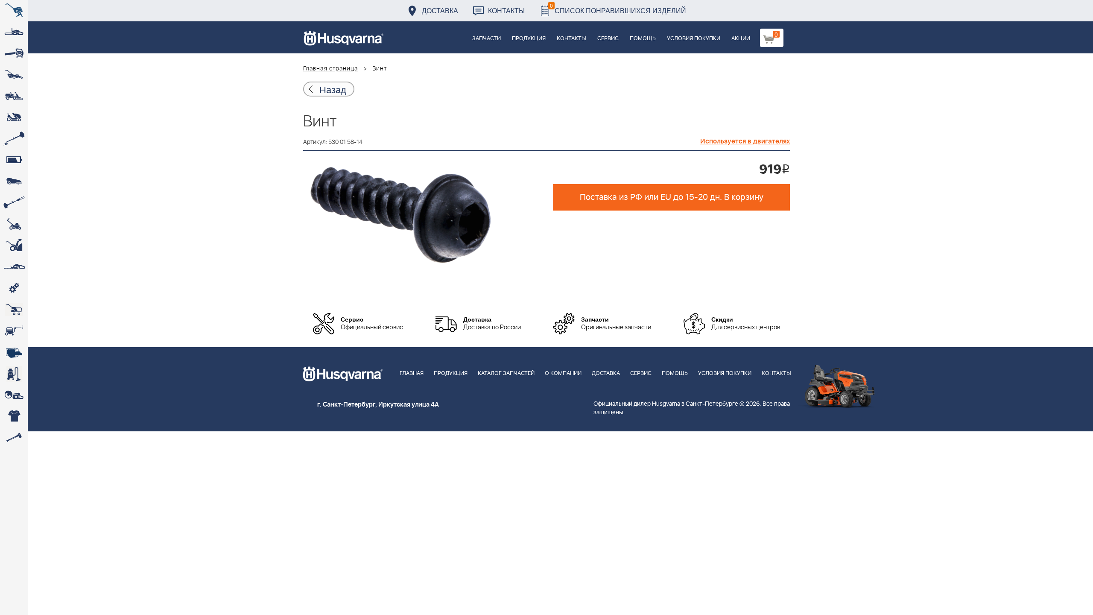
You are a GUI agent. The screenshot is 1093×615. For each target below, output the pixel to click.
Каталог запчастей (506, 373)
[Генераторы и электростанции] (14, 309)
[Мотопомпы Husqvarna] (14, 352)
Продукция (529, 39)
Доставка (440, 10)
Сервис (608, 39)
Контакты (506, 10)
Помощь (643, 39)
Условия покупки (693, 39)
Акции (740, 39)
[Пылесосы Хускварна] (14, 373)
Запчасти (486, 39)
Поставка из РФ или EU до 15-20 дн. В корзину (671, 197)
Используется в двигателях (745, 141)
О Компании (563, 373)
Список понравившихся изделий (618, 8)
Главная (412, 373)
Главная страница (330, 68)
